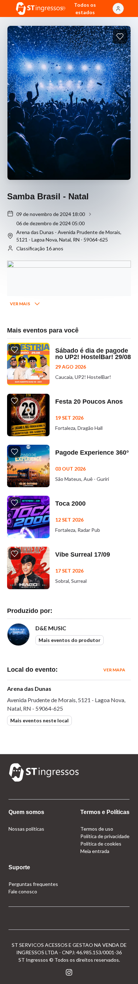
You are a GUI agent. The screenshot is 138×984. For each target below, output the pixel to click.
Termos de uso (96, 829)
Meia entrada (94, 851)
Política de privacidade (105, 836)
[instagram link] (69, 972)
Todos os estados (85, 8)
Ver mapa (114, 669)
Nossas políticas (26, 829)
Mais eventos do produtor (69, 640)
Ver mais (20, 303)
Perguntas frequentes (33, 884)
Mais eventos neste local (39, 720)
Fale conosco (22, 891)
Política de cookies (100, 844)
